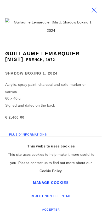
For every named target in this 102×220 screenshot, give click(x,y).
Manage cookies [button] (51, 183)
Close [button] (93, 12)
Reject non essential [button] (51, 196)
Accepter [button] (51, 209)
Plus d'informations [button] (28, 134)
